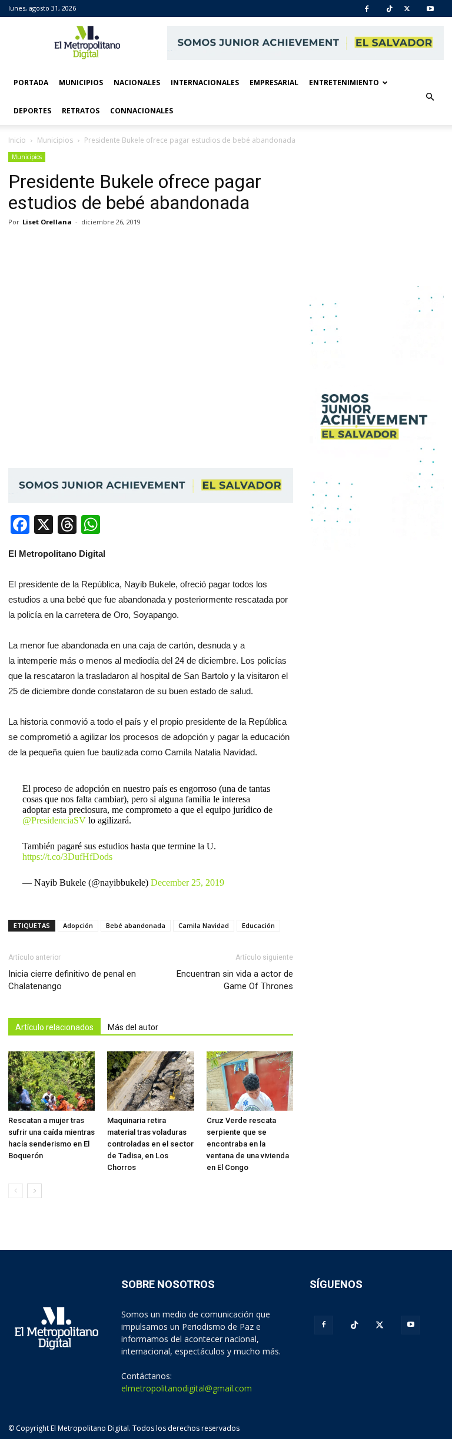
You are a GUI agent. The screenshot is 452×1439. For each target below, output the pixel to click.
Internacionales (205, 83)
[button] (430, 97)
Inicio (17, 140)
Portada (31, 83)
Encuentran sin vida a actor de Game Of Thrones (235, 980)
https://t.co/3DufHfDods (67, 857)
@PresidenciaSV (54, 820)
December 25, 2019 (187, 882)
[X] (407, 8)
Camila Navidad (203, 925)
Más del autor (133, 1027)
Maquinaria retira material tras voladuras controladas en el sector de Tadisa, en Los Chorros (150, 1144)
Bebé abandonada (135, 925)
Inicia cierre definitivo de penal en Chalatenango (72, 980)
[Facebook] (366, 9)
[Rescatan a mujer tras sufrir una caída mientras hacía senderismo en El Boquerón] (51, 1081)
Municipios (81, 83)
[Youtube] (430, 9)
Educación (258, 925)
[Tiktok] (390, 9)
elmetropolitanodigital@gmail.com (186, 1388)
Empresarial (274, 83)
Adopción (78, 925)
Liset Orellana (47, 221)
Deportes (32, 111)
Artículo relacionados (54, 1027)
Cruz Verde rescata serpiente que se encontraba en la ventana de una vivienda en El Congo (248, 1144)
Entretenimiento (344, 83)
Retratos (80, 111)
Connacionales (141, 111)
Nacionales (137, 83)
